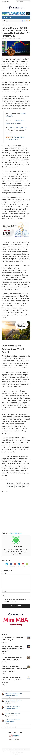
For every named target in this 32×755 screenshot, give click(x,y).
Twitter (8, 566)
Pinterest (24, 566)
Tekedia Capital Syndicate (17, 128)
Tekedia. (13, 752)
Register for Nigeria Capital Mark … (13, 719)
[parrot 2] (16, 341)
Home (3, 24)
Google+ (16, 566)
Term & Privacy (16, 754)
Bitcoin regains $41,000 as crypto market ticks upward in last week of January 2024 (15, 32)
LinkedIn (20, 566)
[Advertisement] (16, 514)
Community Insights (10, 24)
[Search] (29, 1)
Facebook (12, 566)
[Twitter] (24, 21)
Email (27, 566)
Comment (4, 573)
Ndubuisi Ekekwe (10, 721)
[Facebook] (22, 21)
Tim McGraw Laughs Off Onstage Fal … (14, 693)
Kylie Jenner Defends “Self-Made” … (13, 713)
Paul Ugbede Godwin (14, 38)
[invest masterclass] (16, 239)
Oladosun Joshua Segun (12, 695)
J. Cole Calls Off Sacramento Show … (13, 700)
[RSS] (29, 21)
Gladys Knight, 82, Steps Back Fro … (13, 706)
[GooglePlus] (26, 21)
